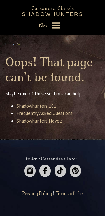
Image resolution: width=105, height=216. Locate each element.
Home (10, 44)
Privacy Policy (37, 193)
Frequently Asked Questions (45, 113)
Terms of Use (69, 193)
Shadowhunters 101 (36, 106)
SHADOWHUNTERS (52, 10)
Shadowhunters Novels (40, 121)
